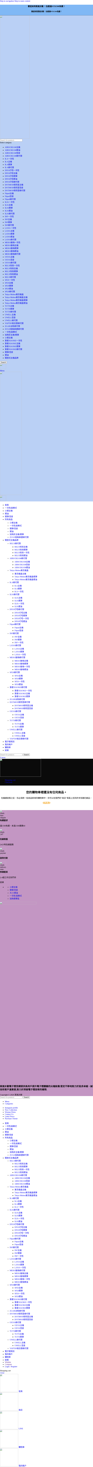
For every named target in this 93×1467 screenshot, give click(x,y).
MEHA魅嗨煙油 (11, 251)
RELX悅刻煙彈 (11, 271)
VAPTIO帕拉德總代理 (14, 323)
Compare (8, 1364)
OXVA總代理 (10, 263)
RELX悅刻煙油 (11, 274)
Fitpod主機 (9, 193)
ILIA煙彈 (9, 208)
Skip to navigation (7, 1)
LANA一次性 (10, 228)
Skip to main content (22, 1)
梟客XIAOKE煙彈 (12, 346)
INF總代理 (9, 225)
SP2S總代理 (10, 292)
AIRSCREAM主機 (12, 147)
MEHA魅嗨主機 (11, 245)
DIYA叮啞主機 (11, 173)
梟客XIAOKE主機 (12, 343)
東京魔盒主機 (20, 574)
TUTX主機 (9, 306)
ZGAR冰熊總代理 (12, 326)
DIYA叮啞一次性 (12, 170)
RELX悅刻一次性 (12, 266)
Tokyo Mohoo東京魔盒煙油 (16, 303)
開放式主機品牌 (11, 358)
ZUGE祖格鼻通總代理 (14, 329)
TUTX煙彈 (9, 309)
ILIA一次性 (10, 202)
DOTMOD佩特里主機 (14, 185)
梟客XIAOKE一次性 (13, 341)
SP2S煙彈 (9, 286)
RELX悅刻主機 (11, 268)
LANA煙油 (9, 237)
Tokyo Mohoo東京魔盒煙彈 (16, 300)
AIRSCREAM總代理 (13, 156)
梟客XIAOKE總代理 (13, 349)
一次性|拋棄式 (11, 332)
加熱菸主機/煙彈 (12, 335)
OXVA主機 (9, 257)
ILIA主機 (9, 205)
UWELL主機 (10, 315)
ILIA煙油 (9, 211)
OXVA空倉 (9, 260)
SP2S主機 (9, 283)
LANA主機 (9, 231)
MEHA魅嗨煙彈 (11, 248)
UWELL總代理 (11, 320)
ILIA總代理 (10, 214)
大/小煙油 (14, 893)
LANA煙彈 (9, 234)
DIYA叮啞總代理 (12, 182)
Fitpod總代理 (10, 199)
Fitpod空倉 (9, 196)
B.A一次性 (9, 159)
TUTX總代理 (10, 312)
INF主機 (8, 219)
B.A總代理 (9, 167)
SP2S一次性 (10, 280)
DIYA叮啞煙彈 (11, 176)
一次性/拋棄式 (16, 896)
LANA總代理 (10, 240)
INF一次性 (9, 216)
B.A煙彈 (8, 165)
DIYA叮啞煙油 (11, 179)
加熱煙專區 (14, 899)
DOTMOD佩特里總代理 (15, 191)
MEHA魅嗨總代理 (12, 254)
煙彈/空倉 (9, 352)
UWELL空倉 (10, 317)
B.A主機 (8, 162)
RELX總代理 (10, 277)
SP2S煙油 (9, 289)
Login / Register (11, 1367)
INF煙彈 (8, 222)
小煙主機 (9, 338)
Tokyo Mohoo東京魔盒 (14, 294)
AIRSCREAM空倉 (12, 153)
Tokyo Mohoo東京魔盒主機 (16, 297)
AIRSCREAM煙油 (12, 150)
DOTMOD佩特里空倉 (14, 188)
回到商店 (46, 803)
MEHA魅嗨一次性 (12, 242)
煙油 (7, 355)
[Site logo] (15, 138)
